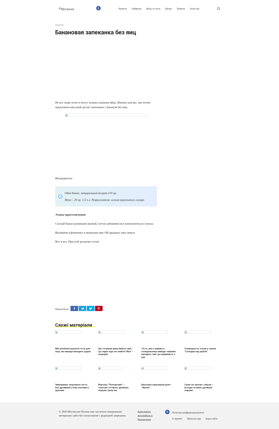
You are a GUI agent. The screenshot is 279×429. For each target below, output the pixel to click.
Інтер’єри (194, 8)
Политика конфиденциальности (188, 412)
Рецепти (123, 8)
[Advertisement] (97, 70)
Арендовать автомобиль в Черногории (145, 415)
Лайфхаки (137, 8)
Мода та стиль (153, 8)
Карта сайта (211, 418)
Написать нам (194, 418)
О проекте (177, 418)
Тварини (181, 8)
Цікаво (168, 8)
